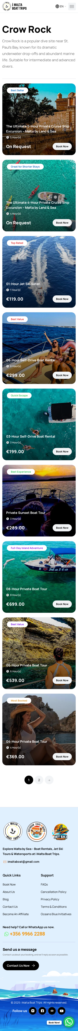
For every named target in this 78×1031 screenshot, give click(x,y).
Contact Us (10, 907)
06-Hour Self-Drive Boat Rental (30, 360)
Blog (6, 899)
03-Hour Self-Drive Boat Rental (30, 436)
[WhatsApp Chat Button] (68, 1022)
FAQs (44, 884)
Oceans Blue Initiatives (56, 914)
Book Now (62, 146)
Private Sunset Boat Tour (25, 512)
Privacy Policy (50, 899)
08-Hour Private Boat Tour (26, 589)
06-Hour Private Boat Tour (26, 665)
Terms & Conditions (54, 907)
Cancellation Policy (53, 892)
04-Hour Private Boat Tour (26, 741)
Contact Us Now (18, 966)
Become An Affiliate (16, 914)
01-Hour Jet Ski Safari (23, 284)
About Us (9, 892)
